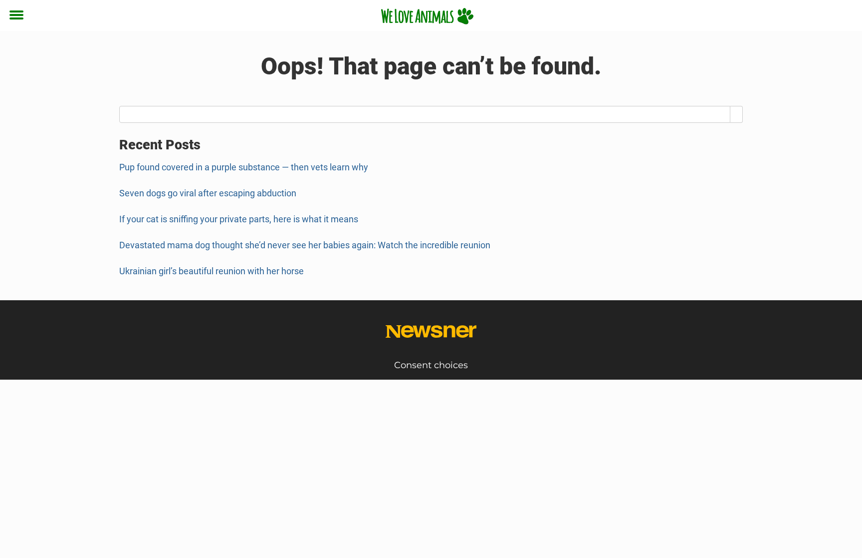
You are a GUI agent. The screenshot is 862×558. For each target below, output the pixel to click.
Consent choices (431, 365)
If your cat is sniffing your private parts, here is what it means (238, 219)
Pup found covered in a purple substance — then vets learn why (243, 167)
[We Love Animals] (427, 16)
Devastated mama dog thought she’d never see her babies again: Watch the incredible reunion (304, 245)
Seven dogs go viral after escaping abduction (207, 193)
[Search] (736, 114)
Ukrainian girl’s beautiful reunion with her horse (211, 271)
